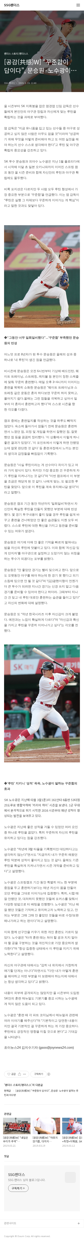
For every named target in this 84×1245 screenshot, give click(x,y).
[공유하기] (19, 1074)
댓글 (6, 1156)
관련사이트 (10, 1223)
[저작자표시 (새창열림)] (48, 1074)
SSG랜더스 (12, 5)
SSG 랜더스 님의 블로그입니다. (26, 1180)
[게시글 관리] (24, 1074)
